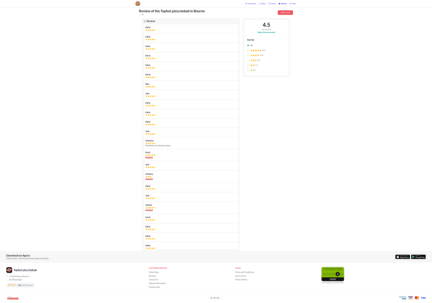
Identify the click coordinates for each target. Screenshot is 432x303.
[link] (74, 280)
